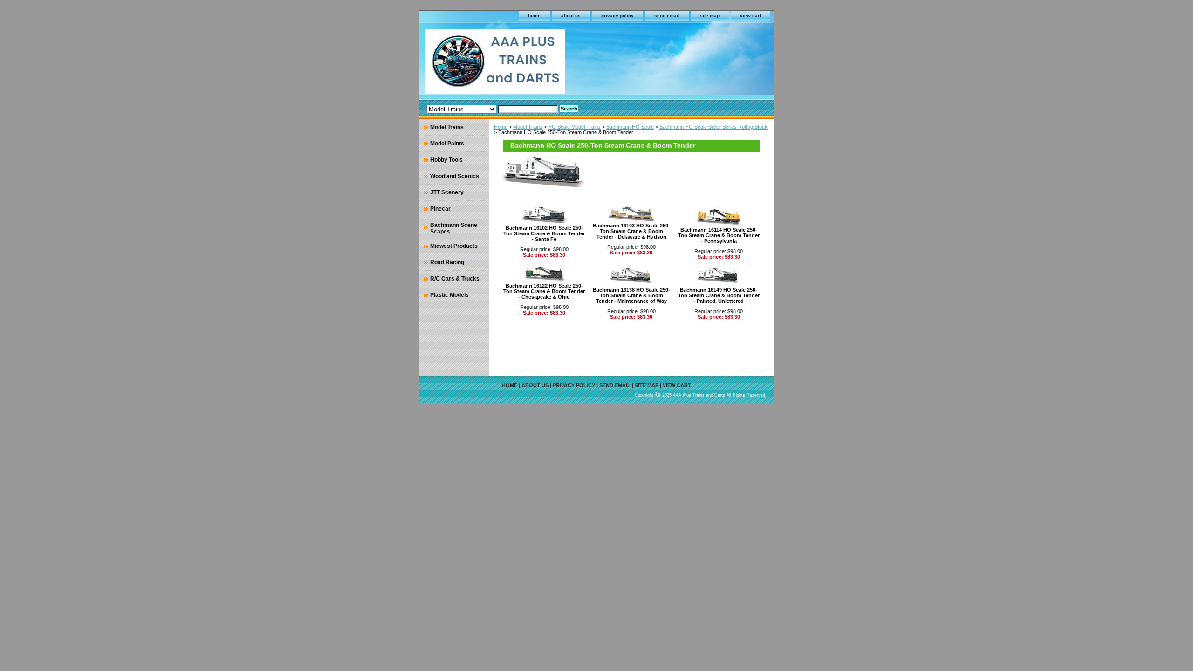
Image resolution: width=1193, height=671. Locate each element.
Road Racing (447, 262)
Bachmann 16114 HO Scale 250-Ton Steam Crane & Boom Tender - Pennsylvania (719, 235)
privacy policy (617, 15)
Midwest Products (454, 246)
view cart (750, 15)
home (534, 15)
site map (710, 15)
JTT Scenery (447, 192)
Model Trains (527, 127)
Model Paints (447, 143)
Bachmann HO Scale (630, 127)
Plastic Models (449, 295)
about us (571, 15)
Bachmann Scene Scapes (453, 228)
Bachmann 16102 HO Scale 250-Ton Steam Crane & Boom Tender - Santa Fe (544, 233)
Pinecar (440, 208)
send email (666, 15)
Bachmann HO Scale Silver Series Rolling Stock (713, 127)
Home (500, 127)
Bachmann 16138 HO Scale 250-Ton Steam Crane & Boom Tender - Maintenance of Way (631, 295)
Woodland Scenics (454, 176)
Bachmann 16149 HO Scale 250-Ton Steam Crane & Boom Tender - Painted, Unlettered (719, 295)
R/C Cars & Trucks (455, 278)
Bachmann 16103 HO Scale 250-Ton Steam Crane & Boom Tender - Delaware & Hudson (631, 231)
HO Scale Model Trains (574, 127)
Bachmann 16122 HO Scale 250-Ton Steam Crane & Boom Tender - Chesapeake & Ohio (544, 291)
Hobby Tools (446, 160)
